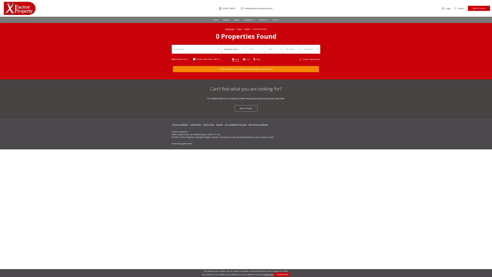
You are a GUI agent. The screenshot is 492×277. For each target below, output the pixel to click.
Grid (237, 59)
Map (258, 59)
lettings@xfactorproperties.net (258, 8)
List (247, 59)
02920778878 (228, 8)
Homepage (229, 29)
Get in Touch (479, 8)
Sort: (174, 59)
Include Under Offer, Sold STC (208, 59)
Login (448, 8)
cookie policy (268, 274)
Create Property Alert (311, 59)
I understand (282, 274)
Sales (239, 29)
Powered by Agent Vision (182, 143)
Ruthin (247, 29)
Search (461, 8)
